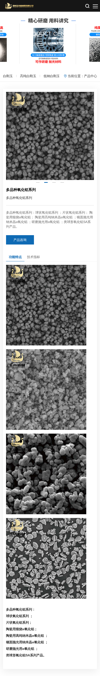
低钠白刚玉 (51, 76)
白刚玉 (8, 76)
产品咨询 (20, 240)
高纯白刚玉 (28, 76)
